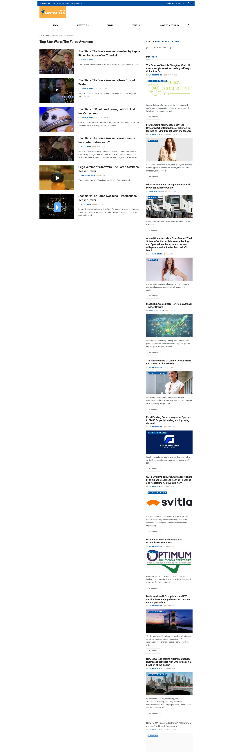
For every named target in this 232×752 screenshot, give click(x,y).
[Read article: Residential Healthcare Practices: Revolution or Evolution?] (169, 561)
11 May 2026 (169, 486)
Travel (109, 25)
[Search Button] (189, 25)
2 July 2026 (170, 310)
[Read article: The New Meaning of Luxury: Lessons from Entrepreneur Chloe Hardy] (169, 382)
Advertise (43, 3)
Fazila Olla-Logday (156, 191)
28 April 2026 (170, 606)
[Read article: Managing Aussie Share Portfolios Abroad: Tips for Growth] (169, 325)
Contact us (78, 3)
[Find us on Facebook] (188, 3)
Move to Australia (169, 25)
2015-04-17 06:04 (103, 117)
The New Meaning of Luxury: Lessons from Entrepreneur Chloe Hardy (168, 362)
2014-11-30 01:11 (103, 175)
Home (41, 35)
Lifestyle (82, 25)
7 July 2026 (169, 254)
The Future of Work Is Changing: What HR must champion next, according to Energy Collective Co (168, 68)
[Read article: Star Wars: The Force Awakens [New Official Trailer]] (56, 90)
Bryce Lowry (86, 146)
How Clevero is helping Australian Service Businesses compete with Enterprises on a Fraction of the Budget (168, 661)
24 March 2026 (170, 728)
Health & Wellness (157, 612)
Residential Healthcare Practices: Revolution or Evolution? (164, 541)
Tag (47, 35)
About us (51, 3)
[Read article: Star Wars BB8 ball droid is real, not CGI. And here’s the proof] (56, 119)
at (149, 317)
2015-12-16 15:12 (103, 60)
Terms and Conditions (64, 3)
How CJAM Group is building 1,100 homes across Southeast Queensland (168, 723)
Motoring (152, 197)
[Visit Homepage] (52, 12)
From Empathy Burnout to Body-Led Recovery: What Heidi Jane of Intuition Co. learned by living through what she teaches (168, 127)
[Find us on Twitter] (192, 3)
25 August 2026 (171, 135)
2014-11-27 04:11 (99, 204)
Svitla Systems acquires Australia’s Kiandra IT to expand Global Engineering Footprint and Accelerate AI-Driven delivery (169, 479)
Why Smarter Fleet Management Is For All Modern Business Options (168, 186)
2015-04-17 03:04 (99, 146)
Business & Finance (157, 81)
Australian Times (88, 175)
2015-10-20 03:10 (103, 88)
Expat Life (136, 25)
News (55, 25)
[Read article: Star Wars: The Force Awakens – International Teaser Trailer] (56, 206)
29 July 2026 (171, 191)
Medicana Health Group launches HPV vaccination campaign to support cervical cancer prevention (168, 599)
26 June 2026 (170, 427)
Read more (154, 116)
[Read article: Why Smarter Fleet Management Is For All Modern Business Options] (169, 206)
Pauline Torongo (155, 75)
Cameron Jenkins (88, 60)
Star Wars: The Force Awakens (62, 35)
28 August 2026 (171, 75)
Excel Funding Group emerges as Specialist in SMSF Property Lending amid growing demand (169, 420)
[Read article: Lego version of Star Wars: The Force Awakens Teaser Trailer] (56, 177)
